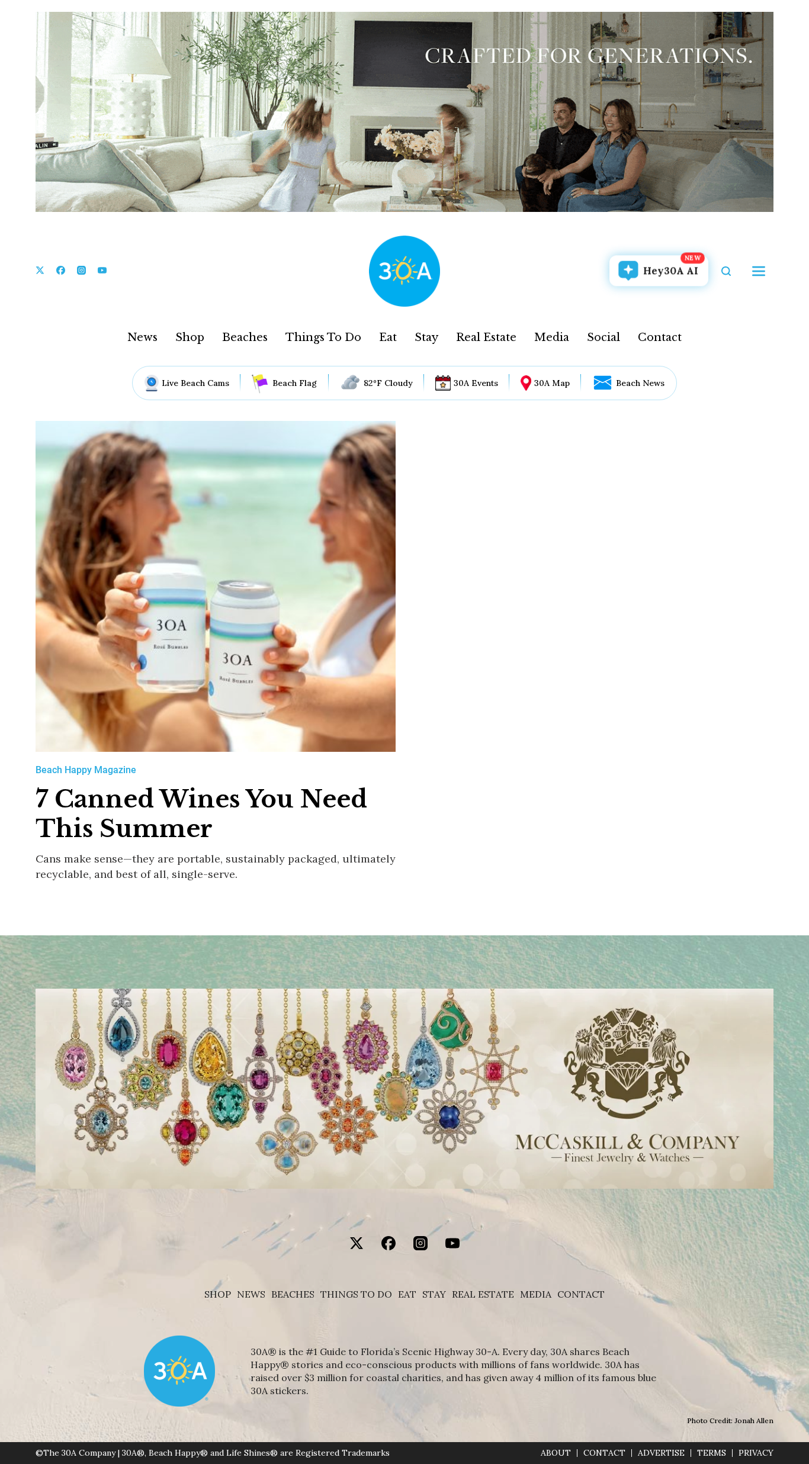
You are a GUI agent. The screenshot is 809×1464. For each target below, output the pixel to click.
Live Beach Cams (195, 383)
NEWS (251, 1294)
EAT (407, 1294)
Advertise (661, 1453)
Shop (189, 337)
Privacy (756, 1453)
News (142, 337)
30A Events (476, 383)
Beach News (640, 383)
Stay (426, 337)
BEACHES (292, 1294)
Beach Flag (294, 383)
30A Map (552, 383)
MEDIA (535, 1294)
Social (603, 337)
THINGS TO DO (356, 1294)
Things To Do (323, 337)
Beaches (245, 337)
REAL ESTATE (483, 1294)
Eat (388, 337)
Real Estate (486, 337)
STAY (434, 1294)
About (556, 1453)
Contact (660, 337)
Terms (711, 1453)
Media (551, 337)
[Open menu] (758, 271)
